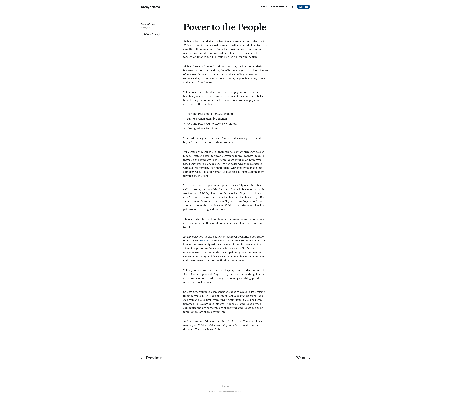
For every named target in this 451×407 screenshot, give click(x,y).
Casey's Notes (150, 6)
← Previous (152, 358)
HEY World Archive (278, 6)
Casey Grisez (148, 24)
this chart (204, 240)
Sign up (225, 386)
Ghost (239, 391)
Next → (303, 358)
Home (264, 6)
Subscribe (303, 7)
